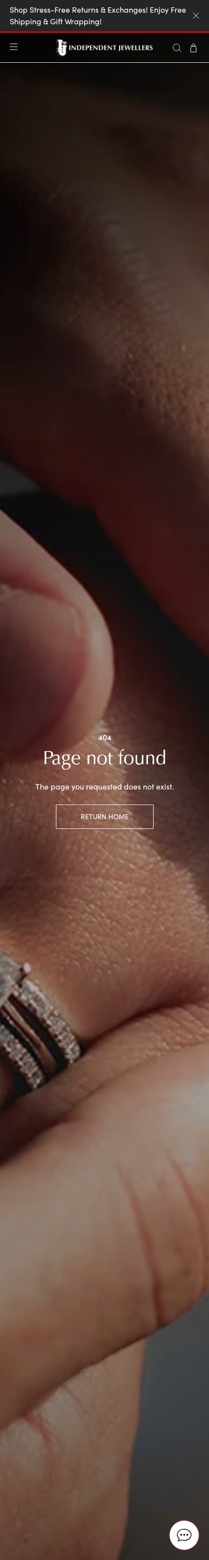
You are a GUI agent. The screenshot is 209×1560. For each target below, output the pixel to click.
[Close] (195, 15)
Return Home (105, 816)
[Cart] (193, 48)
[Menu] (15, 48)
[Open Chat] (184, 1535)
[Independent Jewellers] (104, 47)
